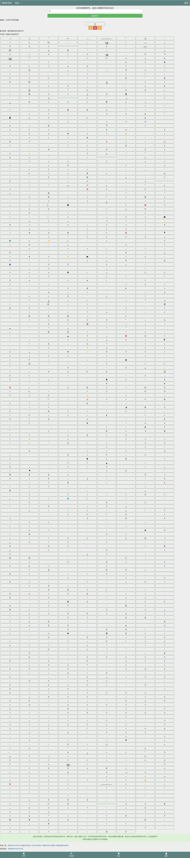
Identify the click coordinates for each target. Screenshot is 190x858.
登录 (186, 2)
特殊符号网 (7, 2)
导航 (17, 2)
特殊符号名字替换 (48, 845)
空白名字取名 (36, 845)
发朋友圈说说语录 (62, 845)
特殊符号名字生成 (14, 845)
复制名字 (95, 16)
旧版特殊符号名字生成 (15, 849)
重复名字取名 (26, 845)
